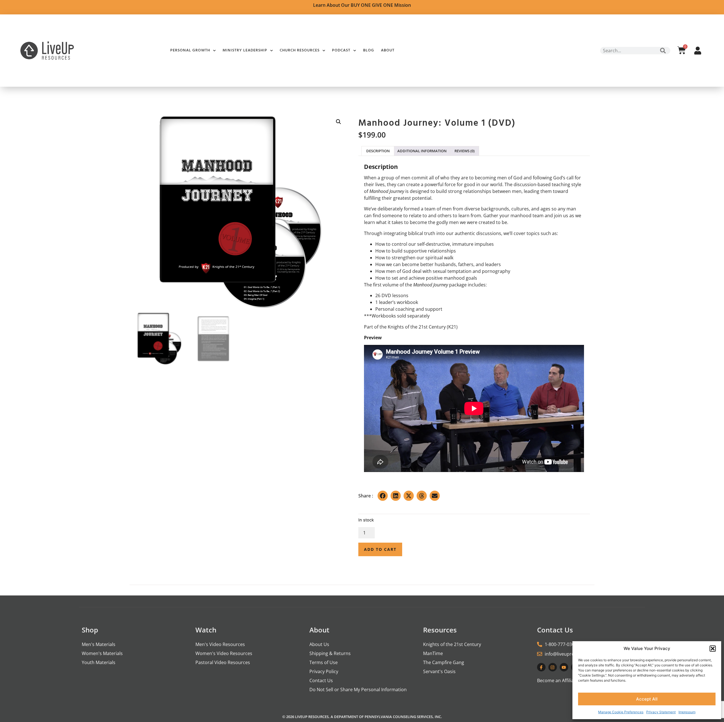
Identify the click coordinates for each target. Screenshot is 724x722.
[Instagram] (552, 667)
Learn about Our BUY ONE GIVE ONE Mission (362, 5)
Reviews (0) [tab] (464, 150)
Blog (368, 50)
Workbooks (384, 316)
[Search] (663, 50)
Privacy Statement (661, 712)
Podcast (341, 50)
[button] (713, 648)
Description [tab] (378, 150)
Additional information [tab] (422, 150)
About (388, 50)
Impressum (686, 712)
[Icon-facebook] (541, 667)
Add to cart (380, 549)
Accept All (647, 699)
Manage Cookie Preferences (620, 712)
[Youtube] (564, 667)
